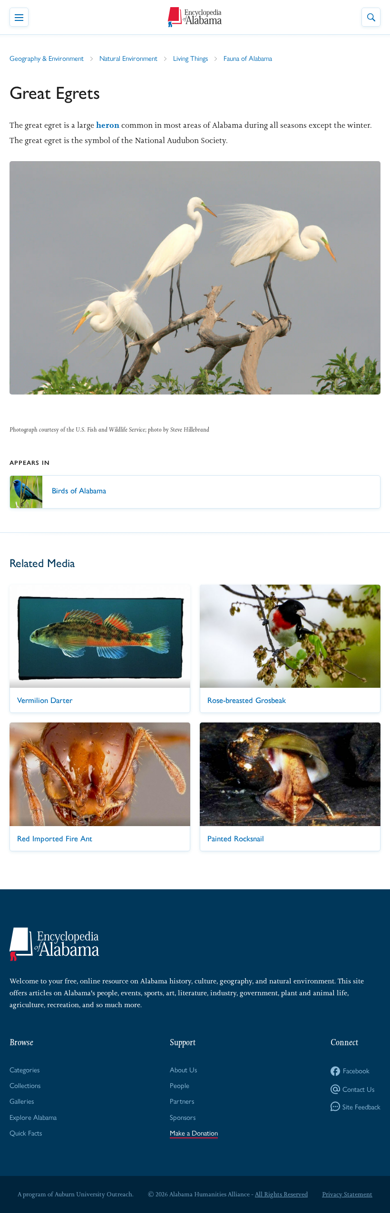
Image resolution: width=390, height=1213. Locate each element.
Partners (182, 1101)
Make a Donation (194, 1132)
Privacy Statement (347, 1194)
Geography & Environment (47, 58)
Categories (24, 1069)
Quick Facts (26, 1132)
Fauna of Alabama (248, 58)
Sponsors (182, 1117)
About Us (183, 1069)
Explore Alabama (33, 1117)
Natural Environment (128, 58)
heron (107, 125)
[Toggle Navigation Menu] (19, 17)
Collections (25, 1085)
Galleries (22, 1101)
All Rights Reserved (281, 1194)
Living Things (190, 58)
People (179, 1085)
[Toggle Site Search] (370, 17)
